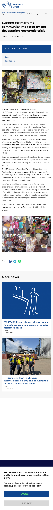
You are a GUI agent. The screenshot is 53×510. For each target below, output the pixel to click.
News (6, 57)
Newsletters (9, 61)
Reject (26, 503)
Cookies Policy (34, 486)
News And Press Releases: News (16, 12)
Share (4, 261)
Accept (26, 493)
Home (3, 12)
